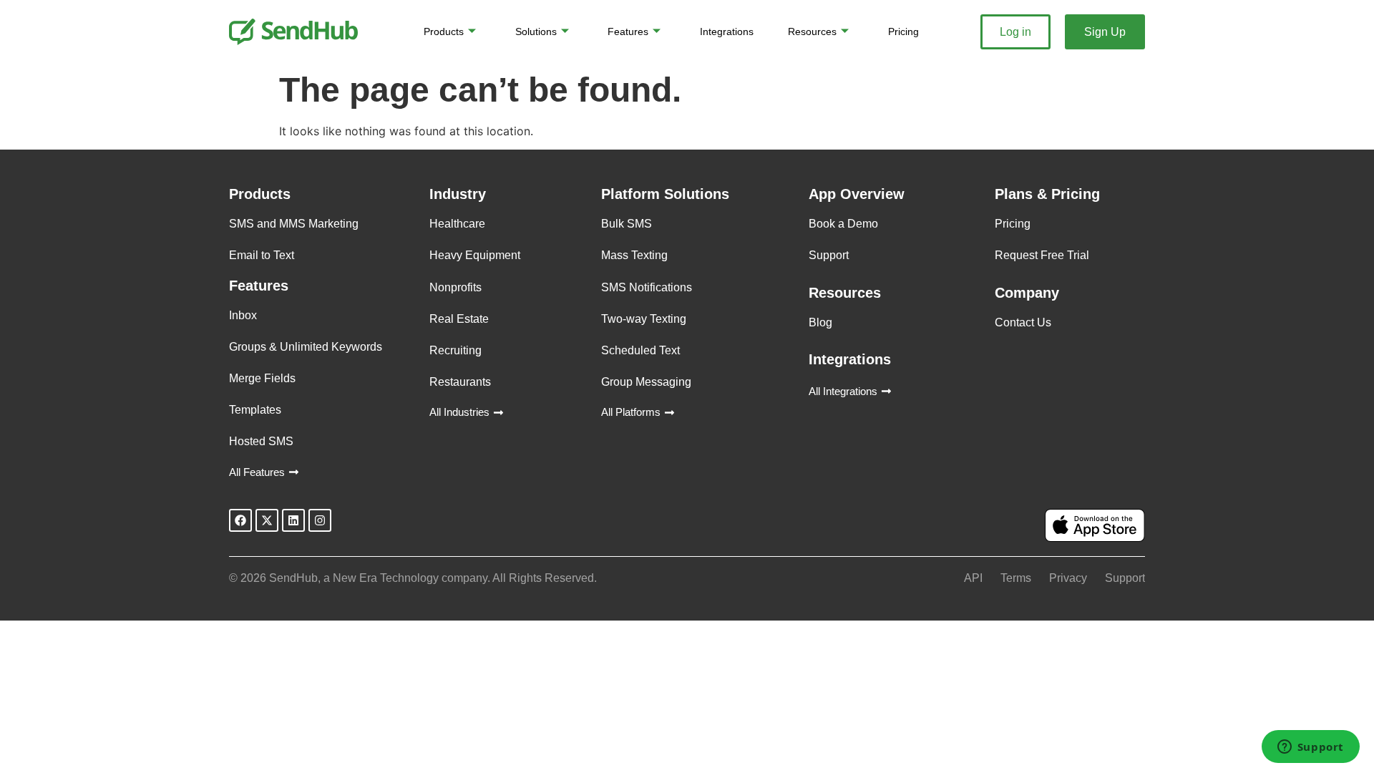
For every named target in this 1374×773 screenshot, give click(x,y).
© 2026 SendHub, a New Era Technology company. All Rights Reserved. (413, 578)
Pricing (903, 31)
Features (628, 31)
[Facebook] (240, 520)
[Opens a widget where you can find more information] (1310, 748)
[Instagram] (319, 520)
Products (444, 31)
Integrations (727, 31)
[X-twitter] (266, 520)
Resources (812, 31)
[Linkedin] (293, 520)
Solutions (536, 31)
